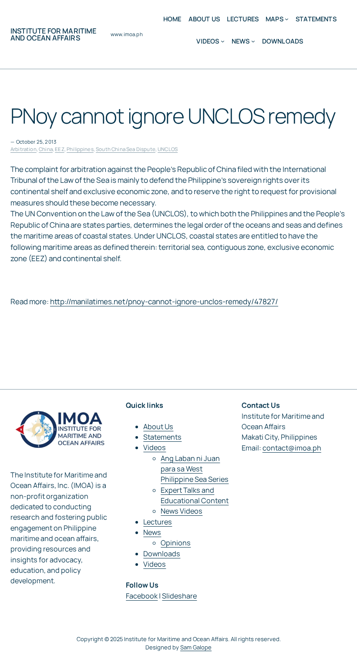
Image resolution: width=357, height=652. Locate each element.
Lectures (157, 522)
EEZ (59, 149)
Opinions (176, 543)
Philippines (80, 149)
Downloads (161, 553)
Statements (162, 437)
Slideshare (179, 596)
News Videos (181, 511)
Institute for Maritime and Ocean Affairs (53, 34)
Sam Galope (196, 647)
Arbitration (23, 149)
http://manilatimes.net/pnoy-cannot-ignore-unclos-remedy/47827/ (164, 301)
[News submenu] (253, 41)
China (46, 149)
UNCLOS (168, 149)
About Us (158, 426)
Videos (154, 447)
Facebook (142, 596)
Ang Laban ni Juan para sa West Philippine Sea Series (195, 469)
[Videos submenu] (223, 41)
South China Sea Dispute (125, 149)
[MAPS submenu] (287, 19)
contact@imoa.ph (292, 448)
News (152, 532)
